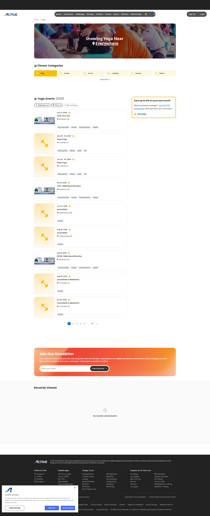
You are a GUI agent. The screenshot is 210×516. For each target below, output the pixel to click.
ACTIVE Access (151, 505)
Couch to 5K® (63, 476)
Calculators (68, 14)
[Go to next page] (97, 323)
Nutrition (125, 14)
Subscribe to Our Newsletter (135, 497)
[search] (155, 14)
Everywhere (106, 43)
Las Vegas (134, 486)
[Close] (74, 487)
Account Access (83, 497)
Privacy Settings (110, 505)
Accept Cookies (67, 508)
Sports (116, 14)
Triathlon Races (88, 476)
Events (58, 14)
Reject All (51, 508)
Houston (133, 484)
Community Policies (85, 509)
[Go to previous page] (64, 323)
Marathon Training (161, 486)
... (88, 323)
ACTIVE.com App (64, 474)
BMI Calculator (159, 474)
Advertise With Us (166, 505)
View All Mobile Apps (65, 484)
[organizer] (150, 14)
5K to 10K (61, 479)
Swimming (110, 486)
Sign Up (192, 14)
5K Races (85, 484)
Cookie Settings (14, 508)
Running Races (87, 474)
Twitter (39, 476)
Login (202, 14)
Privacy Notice (96, 505)
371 (92, 323)
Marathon (110, 476)
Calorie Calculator (161, 476)
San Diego (134, 474)
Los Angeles (134, 476)
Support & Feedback (135, 505)
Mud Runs (110, 484)
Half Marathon (111, 474)
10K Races (86, 486)
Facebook (40, 474)
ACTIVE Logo (38, 461)
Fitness (108, 14)
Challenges (80, 14)
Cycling (85, 479)
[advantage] (146, 14)
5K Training (158, 479)
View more (104, 79)
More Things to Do (89, 489)
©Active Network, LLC (121, 509)
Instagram (40, 481)
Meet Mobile (62, 481)
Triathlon (99, 14)
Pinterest (39, 479)
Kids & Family (136, 14)
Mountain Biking (88, 481)
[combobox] (42, 105)
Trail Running (111, 481)
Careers (122, 505)
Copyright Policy (82, 505)
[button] (57, 105)
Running (90, 14)
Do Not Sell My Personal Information (162, 497)
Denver (133, 481)
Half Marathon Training (163, 484)
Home (36, 20)
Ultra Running (111, 479)
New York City (135, 479)
